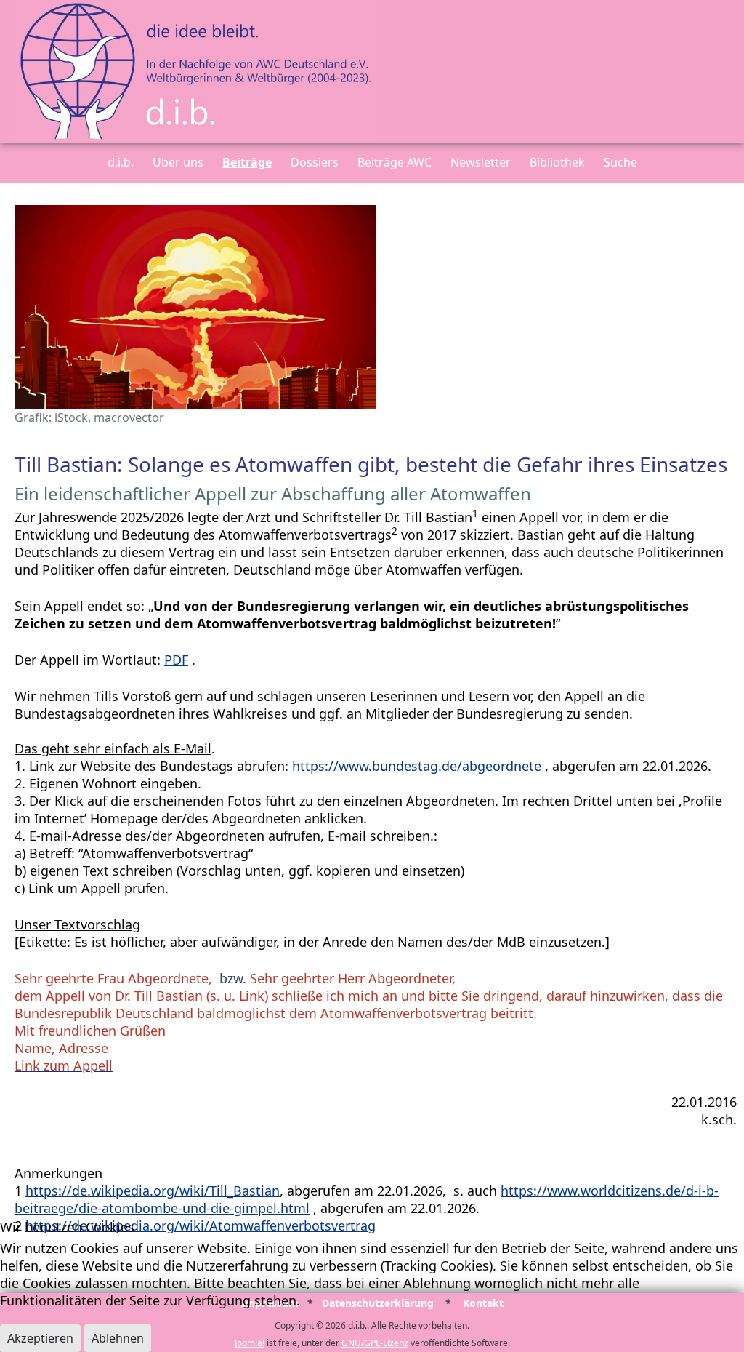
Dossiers (315, 162)
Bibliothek (557, 162)
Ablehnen (118, 1338)
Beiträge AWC (394, 162)
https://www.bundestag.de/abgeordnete (416, 766)
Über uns (178, 162)
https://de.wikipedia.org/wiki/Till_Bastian (152, 1190)
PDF (176, 659)
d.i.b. (121, 162)
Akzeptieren (40, 1338)
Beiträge (247, 162)
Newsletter (480, 162)
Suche (620, 162)
